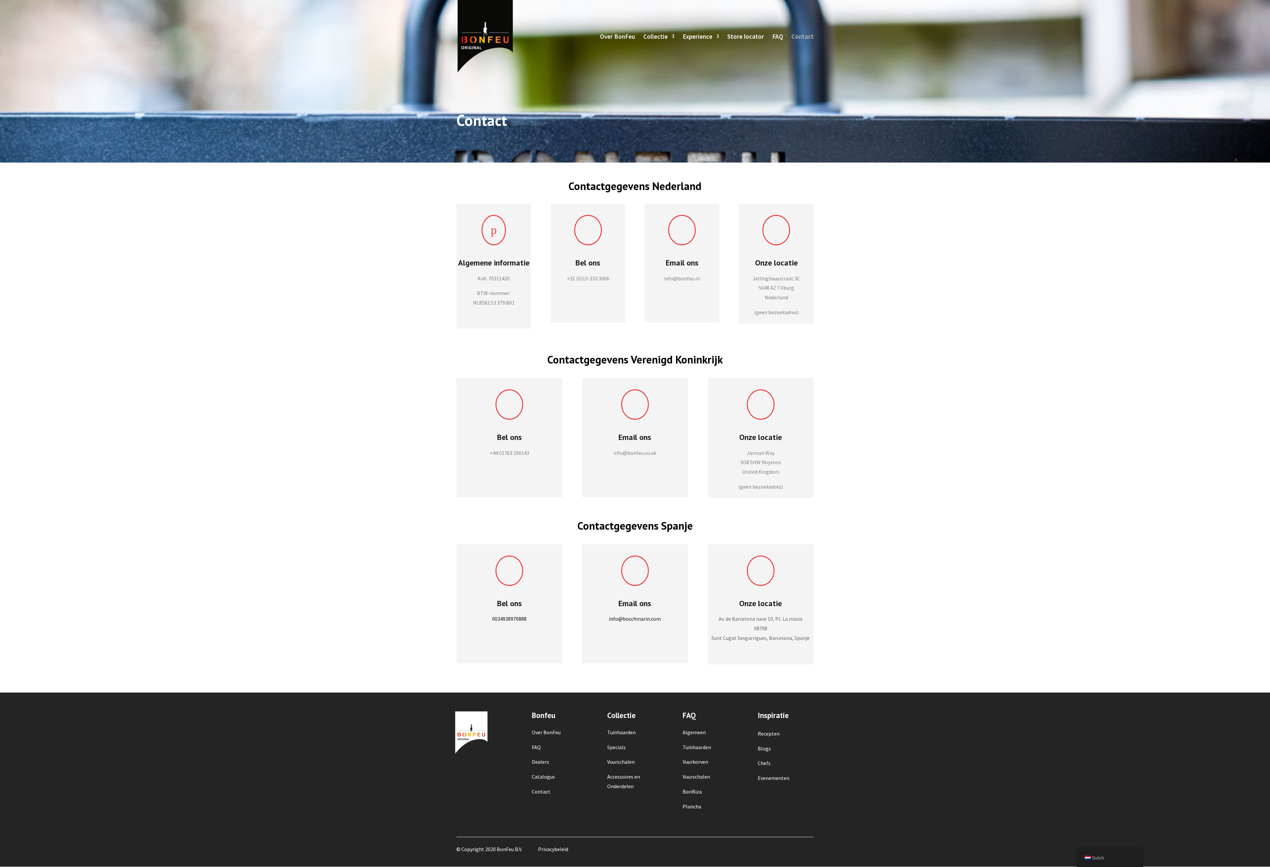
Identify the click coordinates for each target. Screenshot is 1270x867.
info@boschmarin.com (635, 618)
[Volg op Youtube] (795, 849)
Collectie (655, 37)
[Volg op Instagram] (755, 849)
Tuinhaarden (697, 747)
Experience (697, 37)
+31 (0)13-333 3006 (588, 278)
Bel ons (587, 263)
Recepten (769, 733)
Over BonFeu (617, 37)
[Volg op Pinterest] (782, 849)
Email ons (634, 603)
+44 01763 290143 (509, 453)
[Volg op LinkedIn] (768, 849)
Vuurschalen (696, 776)
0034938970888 (509, 618)
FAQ (777, 37)
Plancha (692, 806)
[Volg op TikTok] (808, 849)
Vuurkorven (695, 761)
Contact (802, 37)
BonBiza (692, 791)
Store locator (745, 37)
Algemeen (694, 732)
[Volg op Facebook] (742, 849)
